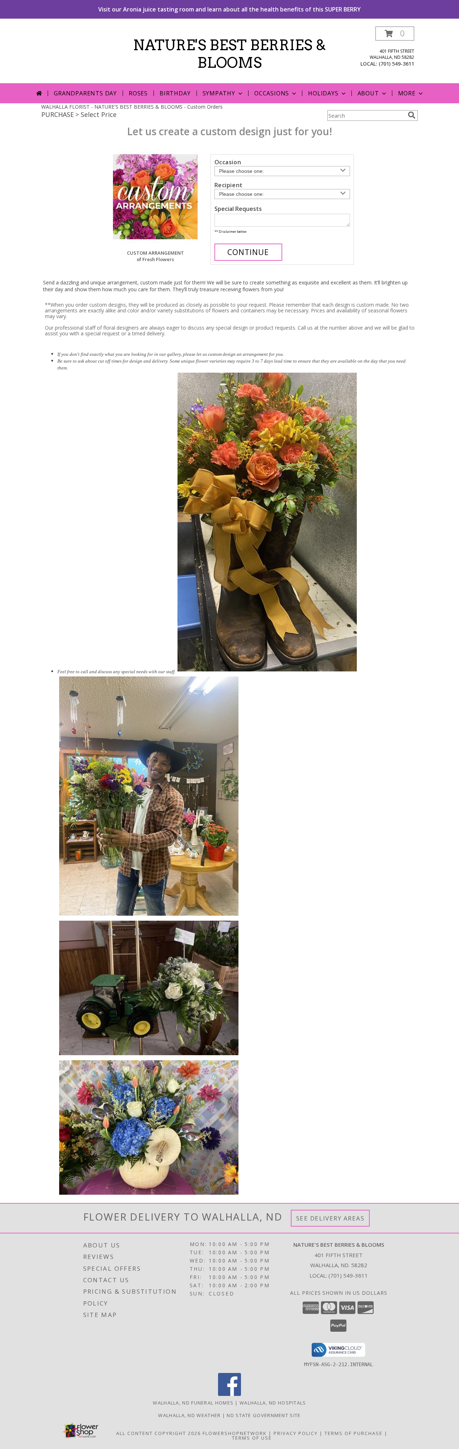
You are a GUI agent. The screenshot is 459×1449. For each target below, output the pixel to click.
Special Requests (238, 209)
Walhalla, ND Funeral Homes (193, 1403)
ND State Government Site (264, 1415)
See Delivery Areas (330, 1218)
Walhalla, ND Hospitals (273, 1403)
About (368, 93)
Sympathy (219, 93)
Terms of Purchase (354, 1433)
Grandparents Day (85, 93)
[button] (394, 34)
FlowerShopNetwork (235, 1433)
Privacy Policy (296, 1433)
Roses (138, 93)
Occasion (227, 162)
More (407, 93)
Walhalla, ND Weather (189, 1415)
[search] (411, 115)
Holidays (323, 93)
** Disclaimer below (230, 231)
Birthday (175, 93)
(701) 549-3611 (396, 63)
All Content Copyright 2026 (158, 1433)
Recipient (228, 185)
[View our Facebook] (229, 1394)
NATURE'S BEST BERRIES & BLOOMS (229, 54)
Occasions (271, 93)
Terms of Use (252, 1438)
